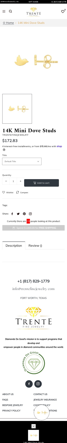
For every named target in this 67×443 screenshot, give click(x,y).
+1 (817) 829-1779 (58, 2)
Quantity (6, 175)
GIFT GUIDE (33, 2)
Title (4, 155)
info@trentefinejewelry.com (10, 1)
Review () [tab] (35, 245)
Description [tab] (14, 245)
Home (9, 23)
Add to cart (43, 183)
